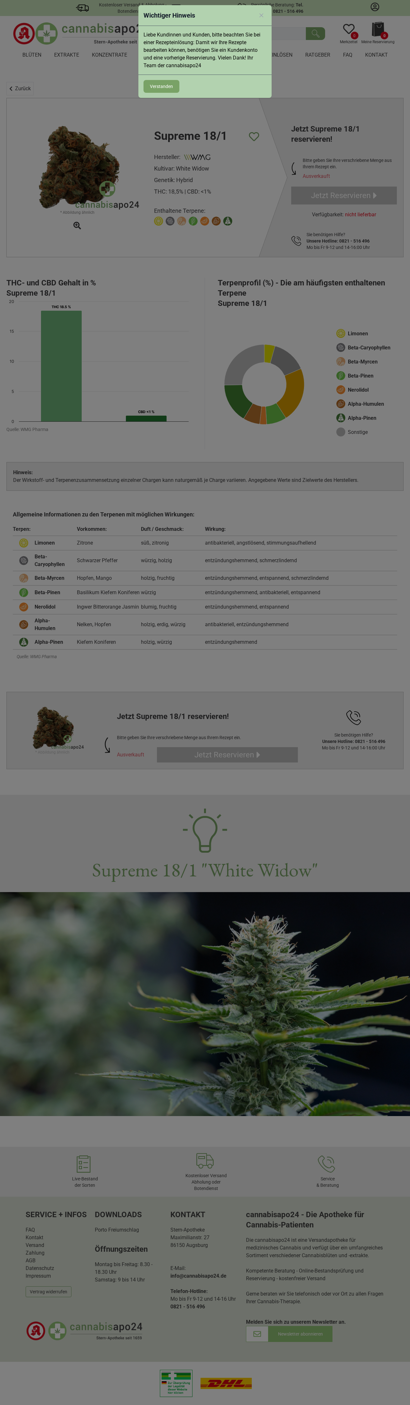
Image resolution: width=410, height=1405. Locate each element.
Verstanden (161, 86)
